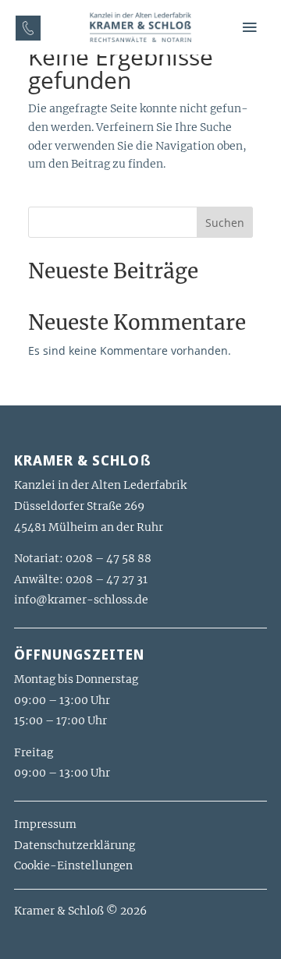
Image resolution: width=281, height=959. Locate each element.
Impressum (45, 824)
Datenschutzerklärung (74, 845)
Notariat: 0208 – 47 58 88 (82, 558)
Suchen (224, 222)
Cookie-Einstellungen (73, 865)
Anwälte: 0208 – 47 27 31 (81, 579)
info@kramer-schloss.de (81, 600)
